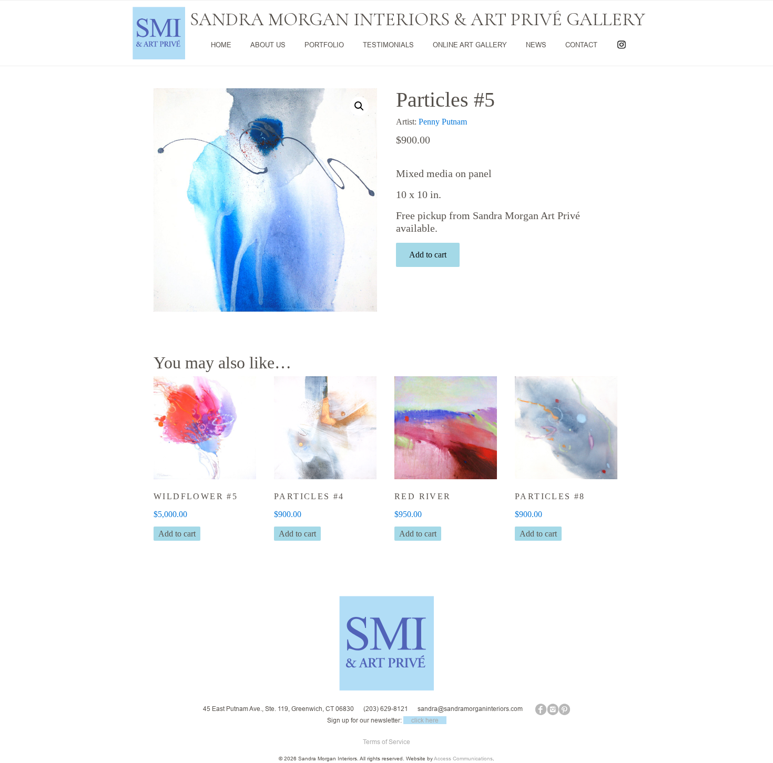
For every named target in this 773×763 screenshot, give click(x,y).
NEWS (536, 44)
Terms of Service (386, 742)
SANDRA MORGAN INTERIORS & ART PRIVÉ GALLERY (417, 19)
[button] (359, 106)
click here (425, 720)
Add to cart (427, 254)
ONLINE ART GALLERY (470, 44)
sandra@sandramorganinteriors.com (470, 709)
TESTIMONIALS (388, 44)
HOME (221, 44)
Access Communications (463, 758)
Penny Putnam (443, 121)
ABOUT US (268, 44)
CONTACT (581, 44)
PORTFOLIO (324, 44)
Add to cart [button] (177, 533)
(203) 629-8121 (385, 709)
